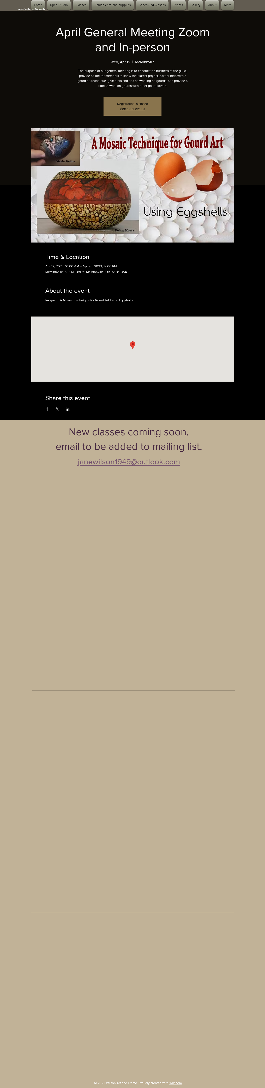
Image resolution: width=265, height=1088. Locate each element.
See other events (132, 108)
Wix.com (175, 1083)
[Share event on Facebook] (47, 409)
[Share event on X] (57, 409)
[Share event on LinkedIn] (68, 409)
